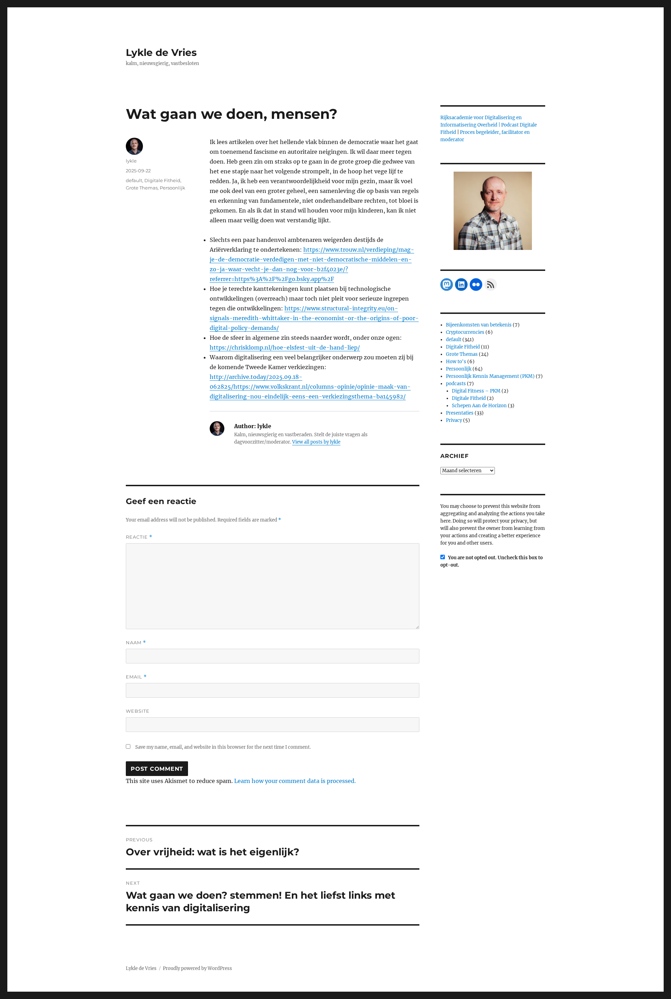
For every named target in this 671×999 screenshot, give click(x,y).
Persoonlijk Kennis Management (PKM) (490, 376)
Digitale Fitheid (162, 180)
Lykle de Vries (161, 52)
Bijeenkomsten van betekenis (479, 325)
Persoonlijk (172, 188)
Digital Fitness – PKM (476, 391)
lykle (131, 161)
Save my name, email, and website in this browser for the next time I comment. (223, 747)
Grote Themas (142, 188)
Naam (136, 643)
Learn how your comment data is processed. (295, 780)
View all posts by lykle (316, 442)
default (134, 180)
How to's (456, 362)
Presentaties (460, 413)
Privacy (454, 420)
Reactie (139, 537)
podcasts (456, 384)
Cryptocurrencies (465, 332)
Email (136, 677)
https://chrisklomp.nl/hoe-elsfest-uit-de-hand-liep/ (285, 347)
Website (138, 711)
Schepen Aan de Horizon (479, 406)
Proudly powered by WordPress (197, 968)
